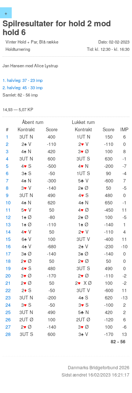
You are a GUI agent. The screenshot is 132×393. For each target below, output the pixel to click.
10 (8, 202)
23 (8, 297)
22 (8, 290)
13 (8, 224)
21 (8, 283)
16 (8, 246)
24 (8, 305)
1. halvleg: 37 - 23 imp (23, 80)
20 (8, 275)
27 (8, 327)
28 (8, 334)
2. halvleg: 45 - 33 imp (23, 87)
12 (8, 217)
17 (8, 253)
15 (8, 239)
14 (8, 231)
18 (8, 261)
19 (8, 268)
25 (8, 312)
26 (8, 319)
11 (8, 210)
